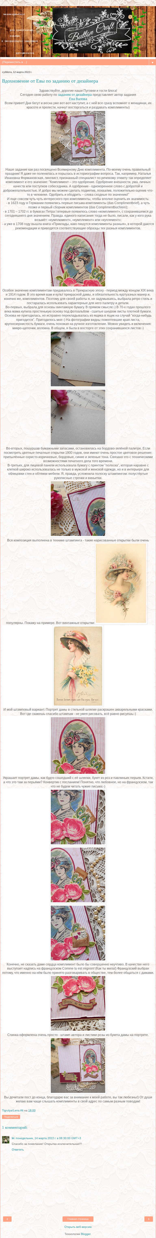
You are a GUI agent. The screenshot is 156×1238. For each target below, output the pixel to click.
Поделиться (11, 1116)
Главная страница (78, 1219)
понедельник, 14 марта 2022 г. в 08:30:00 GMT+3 (48, 1138)
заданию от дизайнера (75, 94)
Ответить (18, 1149)
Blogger (86, 1234)
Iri (13, 1138)
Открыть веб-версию (78, 1226)
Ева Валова (78, 99)
